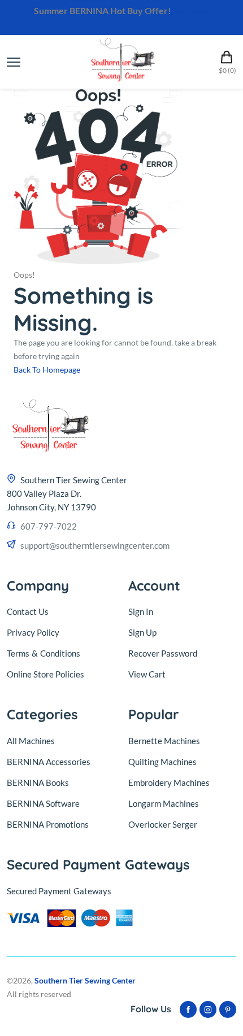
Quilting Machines (162, 762)
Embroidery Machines (169, 782)
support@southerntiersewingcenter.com (95, 545)
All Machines (31, 741)
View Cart (147, 674)
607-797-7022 (48, 526)
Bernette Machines (164, 741)
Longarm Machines (163, 803)
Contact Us (28, 611)
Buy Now (191, 10)
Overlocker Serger (162, 824)
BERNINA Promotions (48, 824)
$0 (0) (227, 70)
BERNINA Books (38, 782)
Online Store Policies (45, 674)
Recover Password (162, 653)
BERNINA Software (43, 803)
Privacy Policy (33, 632)
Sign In (140, 611)
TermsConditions (43, 653)
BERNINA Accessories (48, 762)
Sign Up (142, 632)
